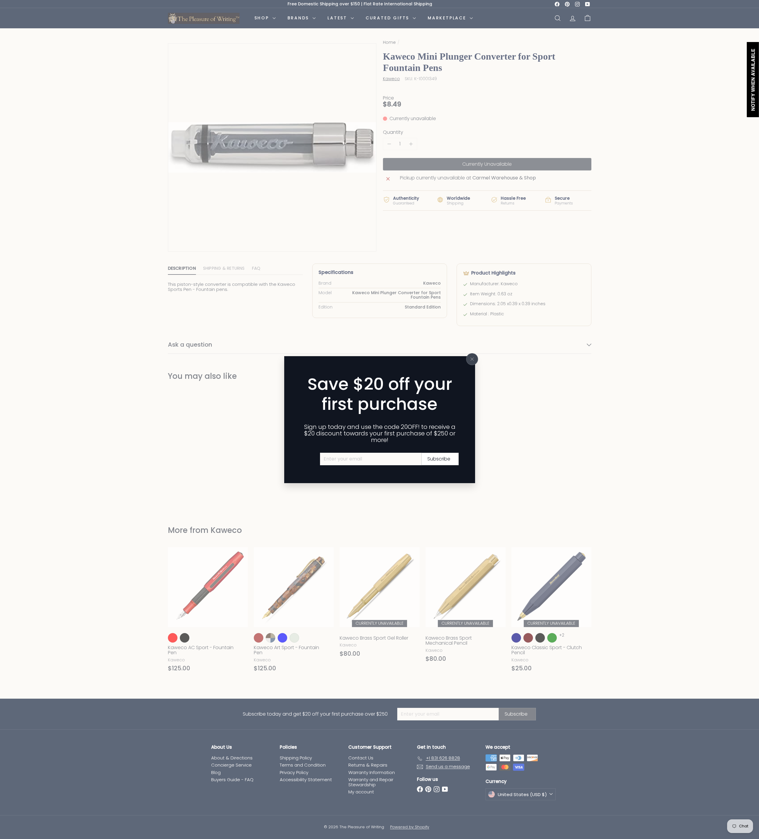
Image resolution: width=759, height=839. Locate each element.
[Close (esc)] (472, 359)
